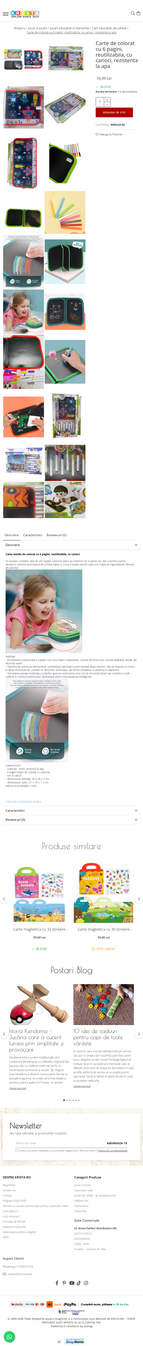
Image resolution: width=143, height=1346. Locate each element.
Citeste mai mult (17, 1088)
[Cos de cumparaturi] (138, 13)
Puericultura (81, 1206)
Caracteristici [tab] (32, 535)
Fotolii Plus (80, 1211)
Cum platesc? (10, 1211)
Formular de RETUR (14, 1221)
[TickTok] (79, 1283)
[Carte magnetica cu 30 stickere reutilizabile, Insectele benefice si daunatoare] (103, 893)
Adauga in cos (114, 112)
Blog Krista (9, 1185)
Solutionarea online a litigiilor (19, 1232)
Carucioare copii (83, 1190)
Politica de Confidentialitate (112, 1150)
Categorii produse (87, 1177)
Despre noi (9, 1190)
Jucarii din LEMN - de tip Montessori (95, 1195)
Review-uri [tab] (56, 535)
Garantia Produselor (14, 1227)
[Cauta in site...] (133, 13)
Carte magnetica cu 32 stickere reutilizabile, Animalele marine (39, 929)
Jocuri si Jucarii (82, 1185)
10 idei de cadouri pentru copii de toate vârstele (98, 1037)
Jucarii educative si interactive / (70, 28)
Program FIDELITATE (14, 1200)
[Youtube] (71, 1283)
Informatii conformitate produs (23, 801)
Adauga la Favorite (110, 134)
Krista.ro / (21, 28)
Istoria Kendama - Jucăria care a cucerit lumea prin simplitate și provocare (36, 1040)
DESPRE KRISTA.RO (17, 1177)
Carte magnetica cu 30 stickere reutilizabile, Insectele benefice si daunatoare (103, 929)
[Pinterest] (64, 1283)
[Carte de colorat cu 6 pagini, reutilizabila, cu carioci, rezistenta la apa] (23, 59)
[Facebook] (57, 1283)
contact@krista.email (19, 1274)
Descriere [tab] (12, 535)
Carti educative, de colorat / (110, 28)
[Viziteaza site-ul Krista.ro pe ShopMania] (74, 1341)
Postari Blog (71, 970)
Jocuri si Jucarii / (39, 28)
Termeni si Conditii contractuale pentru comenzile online (36, 1206)
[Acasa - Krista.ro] (25, 14)
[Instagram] (86, 1283)
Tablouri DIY (81, 1200)
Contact (7, 1195)
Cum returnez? (11, 1216)
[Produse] (6, 15)
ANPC (6, 1237)
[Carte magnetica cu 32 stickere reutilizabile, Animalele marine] (39, 893)
